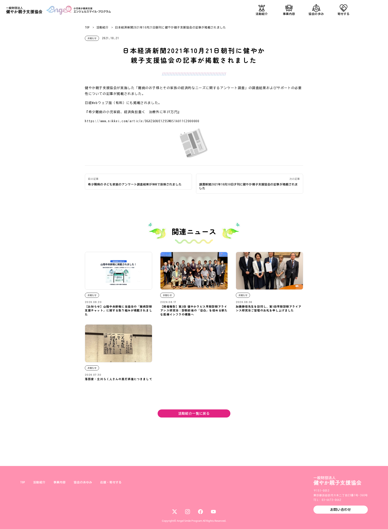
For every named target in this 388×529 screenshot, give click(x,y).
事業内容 (289, 14)
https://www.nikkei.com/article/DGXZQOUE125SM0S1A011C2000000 (142, 121)
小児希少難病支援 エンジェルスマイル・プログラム (78, 10)
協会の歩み (316, 14)
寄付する (343, 14)
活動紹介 (262, 14)
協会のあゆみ (83, 482)
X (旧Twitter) (174, 511)
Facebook (200, 511)
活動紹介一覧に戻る (194, 413)
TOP (87, 27)
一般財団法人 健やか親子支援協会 (24, 10)
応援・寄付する (111, 482)
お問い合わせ (340, 509)
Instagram (187, 511)
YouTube (213, 511)
